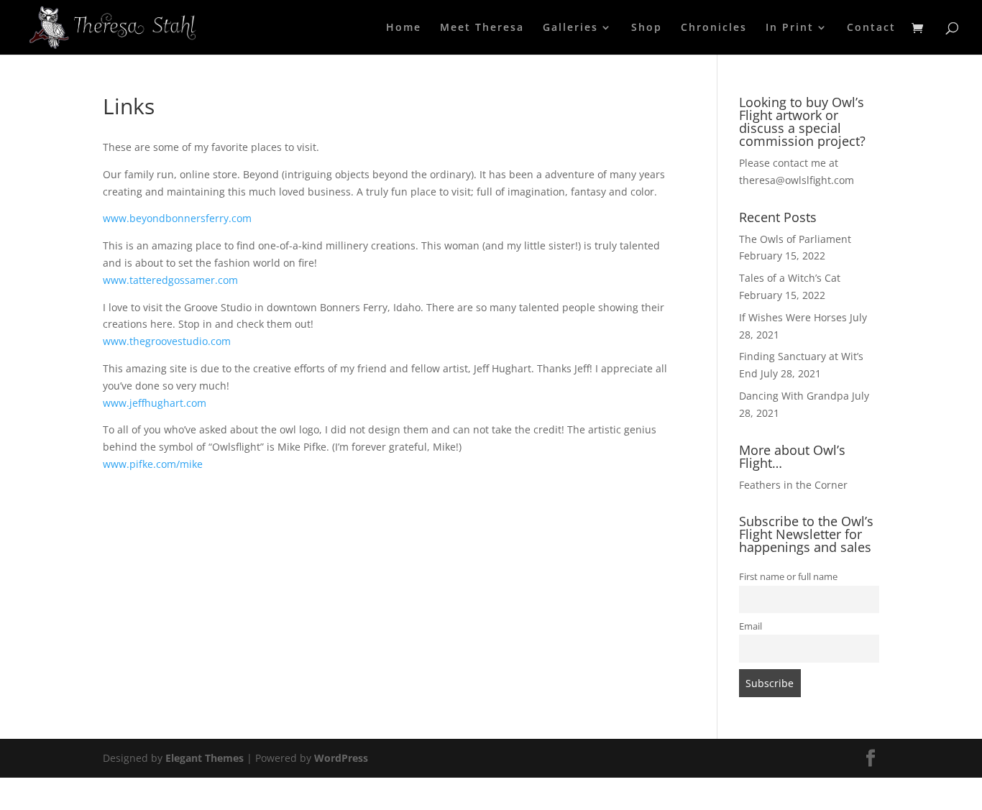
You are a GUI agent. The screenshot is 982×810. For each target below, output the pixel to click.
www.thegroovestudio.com (167, 341)
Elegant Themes (204, 758)
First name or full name (788, 577)
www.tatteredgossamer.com (170, 280)
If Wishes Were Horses (793, 317)
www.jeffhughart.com (154, 403)
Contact (871, 28)
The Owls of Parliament (795, 239)
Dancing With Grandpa (794, 395)
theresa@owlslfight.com (796, 180)
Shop (646, 28)
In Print (790, 28)
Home (403, 28)
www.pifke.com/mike (153, 464)
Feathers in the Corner (793, 485)
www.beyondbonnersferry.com (177, 218)
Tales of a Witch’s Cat (789, 278)
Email (750, 626)
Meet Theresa (482, 28)
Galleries (570, 28)
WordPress (341, 758)
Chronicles (714, 28)
